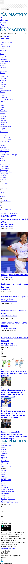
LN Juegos (3, 117)
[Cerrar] (26, 30)
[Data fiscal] (2, 561)
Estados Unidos (4, 71)
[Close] (2, 349)
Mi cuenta (5, 27)
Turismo (2, 118)
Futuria (2, 54)
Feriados (2, 124)
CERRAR (2, 1)
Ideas (1, 158)
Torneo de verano (7, 277)
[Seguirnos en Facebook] (2, 507)
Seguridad (3, 78)
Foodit (4, 23)
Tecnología (3, 120)
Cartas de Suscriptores (6, 99)
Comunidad (3, 84)
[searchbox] (13, 33)
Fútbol (2, 105)
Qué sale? (3, 136)
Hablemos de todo (5, 90)
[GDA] (5, 554)
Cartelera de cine (5, 137)
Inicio (3, 18)
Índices (2, 65)
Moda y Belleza (4, 130)
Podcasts (2, 128)
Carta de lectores (5, 153)
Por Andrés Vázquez (7, 299)
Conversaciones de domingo (8, 155)
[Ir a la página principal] (14, 15)
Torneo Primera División (9, 301)
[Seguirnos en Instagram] (2, 517)
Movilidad (3, 63)
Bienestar (3, 86)
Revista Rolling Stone (6, 172)
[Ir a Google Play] (6, 527)
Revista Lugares (4, 168)
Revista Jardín (4, 174)
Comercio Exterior (5, 61)
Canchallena (3, 111)
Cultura (2, 82)
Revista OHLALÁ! (5, 164)
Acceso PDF (3, 145)
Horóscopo (3, 122)
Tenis (1, 109)
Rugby (2, 107)
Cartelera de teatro (5, 139)
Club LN (4, 25)
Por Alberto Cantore (7, 224)
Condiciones (4, 548)
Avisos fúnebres (4, 149)
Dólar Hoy (3, 56)
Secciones (5, 20)
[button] (14, 119)
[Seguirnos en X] (2, 512)
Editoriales (3, 96)
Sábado (2, 156)
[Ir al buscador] (2, 11)
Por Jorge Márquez (7, 343)
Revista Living (4, 170)
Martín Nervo (12, 213)
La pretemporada (7, 226)
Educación (3, 80)
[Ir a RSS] (2, 522)
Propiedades (3, 59)
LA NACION (4, 213)
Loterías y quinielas (5, 126)
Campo (2, 58)
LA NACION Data (5, 46)
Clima (1, 44)
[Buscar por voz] (25, 33)
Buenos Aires (4, 77)
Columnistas (3, 98)
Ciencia (2, 88)
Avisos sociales (4, 151)
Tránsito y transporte (6, 42)
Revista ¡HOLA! (4, 166)
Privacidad (11, 548)
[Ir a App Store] (6, 531)
